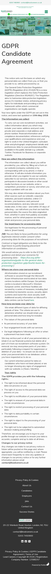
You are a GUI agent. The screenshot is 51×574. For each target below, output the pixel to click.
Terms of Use (31, 554)
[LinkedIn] (22, 541)
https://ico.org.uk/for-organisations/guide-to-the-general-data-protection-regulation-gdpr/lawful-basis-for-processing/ (23, 261)
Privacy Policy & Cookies (26, 480)
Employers (27, 496)
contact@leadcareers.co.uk (31, 2)
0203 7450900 (14, 2)
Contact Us (26, 506)
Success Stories (26, 511)
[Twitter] (29, 541)
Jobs (27, 501)
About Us (26, 485)
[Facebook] (26, 541)
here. (32, 300)
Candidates (26, 490)
